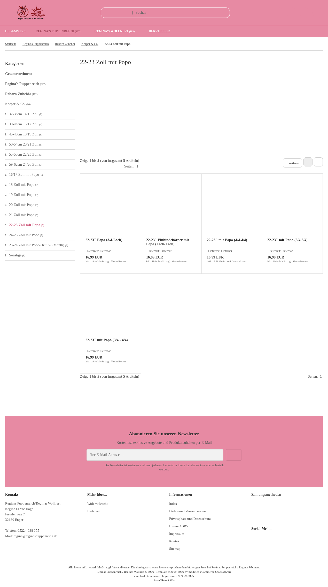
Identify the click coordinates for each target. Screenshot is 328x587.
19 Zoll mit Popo (23, 195)
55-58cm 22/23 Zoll (25, 154)
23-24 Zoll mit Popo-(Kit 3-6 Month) (38, 245)
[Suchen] (225, 13)
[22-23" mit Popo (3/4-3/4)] (292, 209)
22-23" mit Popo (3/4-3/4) (287, 240)
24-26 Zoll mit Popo (26, 235)
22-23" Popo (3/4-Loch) (103, 240)
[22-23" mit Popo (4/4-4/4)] (232, 209)
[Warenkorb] (305, 12)
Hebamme (15, 31)
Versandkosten (118, 261)
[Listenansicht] (318, 161)
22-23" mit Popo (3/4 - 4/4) (106, 340)
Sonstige (17, 255)
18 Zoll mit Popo (23, 185)
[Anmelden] (292, 12)
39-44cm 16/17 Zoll (25, 124)
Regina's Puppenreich (58, 31)
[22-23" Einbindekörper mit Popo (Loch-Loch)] (171, 209)
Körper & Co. (17, 104)
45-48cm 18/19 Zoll (25, 134)
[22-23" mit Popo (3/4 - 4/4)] (110, 309)
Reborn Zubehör (21, 94)
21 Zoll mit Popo (23, 215)
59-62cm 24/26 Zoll (25, 164)
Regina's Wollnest (115, 31)
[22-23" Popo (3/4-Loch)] (110, 209)
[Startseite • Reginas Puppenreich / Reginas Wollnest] (31, 19)
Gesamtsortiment (18, 74)
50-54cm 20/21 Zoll (25, 144)
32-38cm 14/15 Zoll (25, 114)
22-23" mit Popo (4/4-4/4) (227, 240)
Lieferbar (105, 251)
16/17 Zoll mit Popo (26, 175)
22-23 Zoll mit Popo (26, 225)
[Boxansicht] (308, 161)
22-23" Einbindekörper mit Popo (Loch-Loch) (167, 242)
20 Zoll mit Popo (23, 205)
